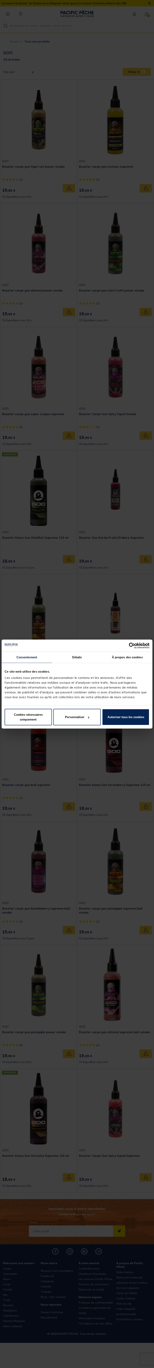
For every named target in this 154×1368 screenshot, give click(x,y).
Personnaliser (74, 717)
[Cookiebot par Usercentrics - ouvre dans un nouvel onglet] (131, 645)
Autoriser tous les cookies (125, 717)
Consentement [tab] (26, 657)
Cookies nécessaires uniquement (28, 717)
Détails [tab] (77, 657)
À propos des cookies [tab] (127, 657)
